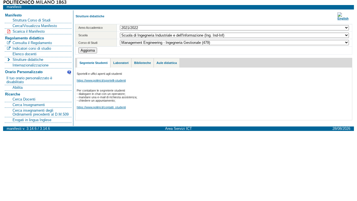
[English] (343, 18)
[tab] (93, 63)
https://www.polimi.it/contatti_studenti (101, 107)
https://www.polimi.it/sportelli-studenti (101, 80)
